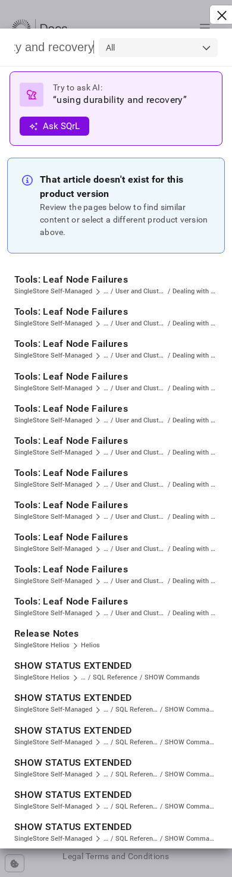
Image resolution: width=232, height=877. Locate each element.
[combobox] (158, 47)
